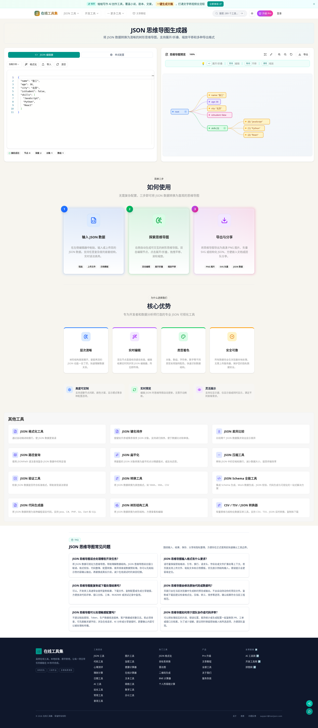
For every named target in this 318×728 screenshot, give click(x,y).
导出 (305, 54)
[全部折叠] (271, 54)
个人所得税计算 (167, 684)
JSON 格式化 (165, 655)
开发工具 (90, 13)
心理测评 (98, 667)
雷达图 (162, 667)
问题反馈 (252, 716)
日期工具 (98, 678)
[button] (229, 13)
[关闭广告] (314, 4)
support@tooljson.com (271, 716)
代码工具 (98, 661)
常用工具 (98, 695)
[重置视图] (291, 54)
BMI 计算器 (165, 678)
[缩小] (285, 54)
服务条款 (207, 678)
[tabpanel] (80, 109)
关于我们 (207, 672)
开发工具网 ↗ (253, 661)
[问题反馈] (309, 711)
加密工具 (129, 661)
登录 (279, 13)
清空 (63, 64)
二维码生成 (165, 672)
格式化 (33, 64)
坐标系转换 (165, 661)
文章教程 (207, 661)
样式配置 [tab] (119, 54)
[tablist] (80, 55)
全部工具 (207, 667)
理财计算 (98, 672)
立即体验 (214, 3)
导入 (49, 64)
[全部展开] (265, 54)
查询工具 (98, 700)
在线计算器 (131, 672)
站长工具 (98, 689)
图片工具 (129, 655)
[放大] (279, 54)
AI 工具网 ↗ (252, 655)
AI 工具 (97, 684)
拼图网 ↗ (251, 667)
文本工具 (129, 678)
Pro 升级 (206, 655)
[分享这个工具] (309, 703)
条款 (242, 716)
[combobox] (14, 64)
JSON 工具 (70, 13)
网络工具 (129, 684)
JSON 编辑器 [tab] (46, 54)
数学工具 (129, 689)
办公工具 (129, 695)
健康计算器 (131, 667)
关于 (235, 716)
